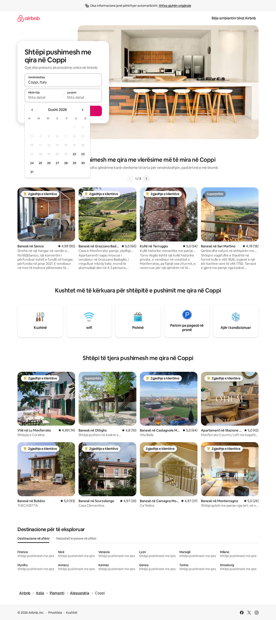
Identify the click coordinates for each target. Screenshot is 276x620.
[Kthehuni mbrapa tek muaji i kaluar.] (32, 110)
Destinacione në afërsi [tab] (33, 538)
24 (32, 163)
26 (49, 163)
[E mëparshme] (130, 178)
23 (83, 154)
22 (74, 154)
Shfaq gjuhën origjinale (175, 6)
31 (31, 172)
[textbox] (44, 97)
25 (40, 163)
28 (66, 163)
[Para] (146, 178)
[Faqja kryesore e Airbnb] (28, 18)
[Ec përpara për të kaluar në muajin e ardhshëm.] (82, 110)
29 (74, 163)
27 (57, 163)
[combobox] (63, 82)
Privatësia (55, 613)
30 (83, 163)
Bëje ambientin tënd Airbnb (234, 18)
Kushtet (71, 613)
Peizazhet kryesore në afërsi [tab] (76, 538)
